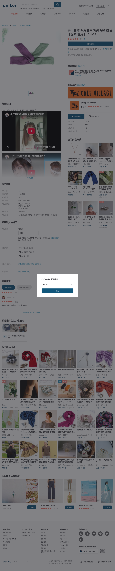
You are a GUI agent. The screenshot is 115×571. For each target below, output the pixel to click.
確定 (57, 290)
